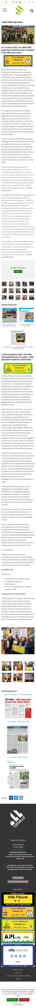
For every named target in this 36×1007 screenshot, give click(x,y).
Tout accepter (12, 1000)
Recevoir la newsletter (18, 881)
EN (29, 2)
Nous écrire (18, 878)
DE (33, 2)
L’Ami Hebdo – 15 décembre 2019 (18, 722)
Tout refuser (24, 1000)
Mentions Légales (18, 970)
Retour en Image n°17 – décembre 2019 (18, 694)
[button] (4, 284)
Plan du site (18, 973)
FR (25, 2)
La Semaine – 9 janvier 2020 (18, 757)
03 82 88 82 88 (18, 850)
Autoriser (18, 271)
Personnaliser (18, 1004)
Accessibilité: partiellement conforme (18, 976)
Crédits (18, 979)
